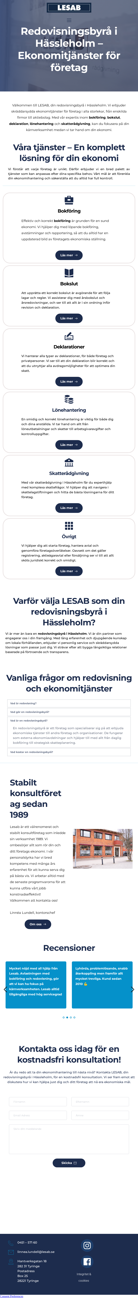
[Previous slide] (5, 989)
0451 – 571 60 (27, 1242)
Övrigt (69, 536)
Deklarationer (69, 347)
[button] (69, 20)
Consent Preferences (11, 1296)
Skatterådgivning (69, 473)
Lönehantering (69, 410)
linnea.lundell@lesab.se (35, 1252)
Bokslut (69, 284)
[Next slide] (132, 989)
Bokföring (69, 211)
